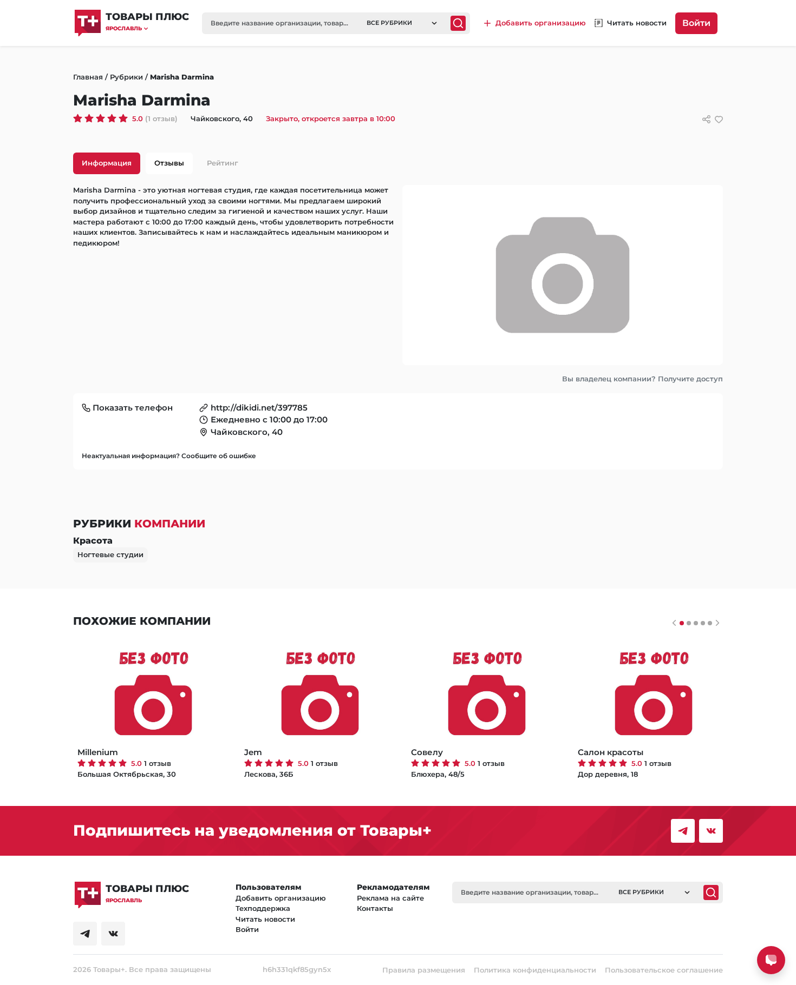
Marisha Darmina (182, 76)
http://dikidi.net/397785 (259, 407)
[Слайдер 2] (696, 623)
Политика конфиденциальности (535, 970)
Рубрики (126, 76)
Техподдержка (263, 908)
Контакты (375, 908)
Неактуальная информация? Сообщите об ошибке (169, 456)
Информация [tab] (107, 162)
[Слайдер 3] (703, 623)
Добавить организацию (281, 898)
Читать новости (265, 919)
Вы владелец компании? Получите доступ (642, 378)
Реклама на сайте (390, 898)
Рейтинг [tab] (222, 162)
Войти (696, 23)
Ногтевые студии (110, 554)
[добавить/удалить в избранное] (719, 119)
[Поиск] (458, 23)
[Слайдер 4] (710, 623)
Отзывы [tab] (169, 162)
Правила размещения (423, 970)
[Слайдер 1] (689, 623)
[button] (147, 28)
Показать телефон (133, 407)
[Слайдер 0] (682, 623)
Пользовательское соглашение (664, 970)
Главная (88, 76)
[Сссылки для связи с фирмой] (706, 119)
